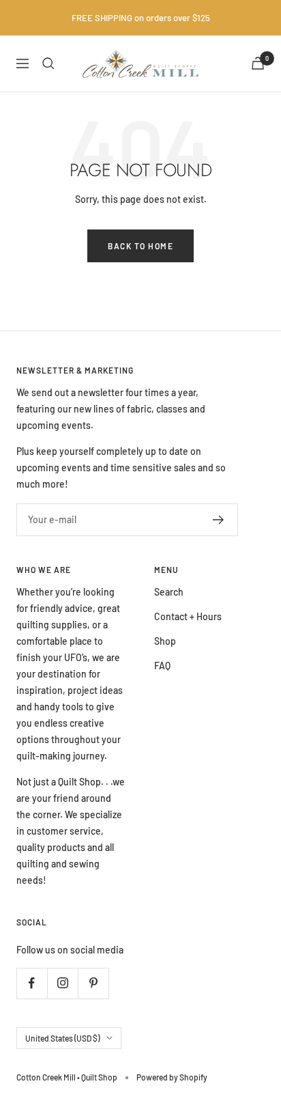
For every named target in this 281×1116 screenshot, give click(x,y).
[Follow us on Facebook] (31, 983)
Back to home (140, 246)
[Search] (48, 63)
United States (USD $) (62, 1038)
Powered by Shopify (171, 1077)
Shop (165, 641)
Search (168, 592)
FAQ (162, 665)
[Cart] (258, 63)
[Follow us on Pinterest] (93, 983)
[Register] (218, 520)
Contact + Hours (188, 616)
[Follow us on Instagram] (62, 983)
